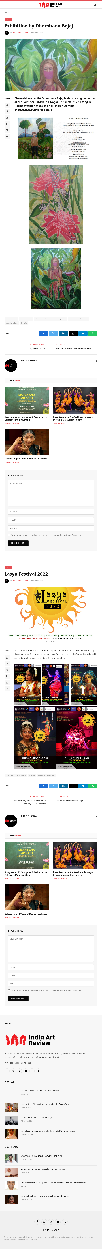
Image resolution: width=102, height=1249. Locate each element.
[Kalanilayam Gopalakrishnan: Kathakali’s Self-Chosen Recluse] (11, 1134)
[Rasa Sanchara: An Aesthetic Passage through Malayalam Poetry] (75, 400)
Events (8, 19)
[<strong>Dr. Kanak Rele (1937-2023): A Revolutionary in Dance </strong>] (11, 1199)
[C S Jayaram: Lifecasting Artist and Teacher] (11, 1093)
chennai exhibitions (42, 319)
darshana (72, 319)
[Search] (94, 5)
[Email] (7, 130)
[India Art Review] (51, 5)
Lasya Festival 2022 (37, 348)
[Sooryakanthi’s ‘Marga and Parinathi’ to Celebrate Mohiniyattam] (27, 400)
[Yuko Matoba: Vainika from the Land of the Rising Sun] (11, 1107)
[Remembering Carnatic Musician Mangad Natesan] (11, 1172)
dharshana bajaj (12, 323)
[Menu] (7, 5)
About (55, 1230)
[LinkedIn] (7, 124)
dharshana (84, 319)
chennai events (26, 319)
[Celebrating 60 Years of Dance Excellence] (27, 442)
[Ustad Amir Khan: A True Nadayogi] (11, 1120)
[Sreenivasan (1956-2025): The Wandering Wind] (11, 1158)
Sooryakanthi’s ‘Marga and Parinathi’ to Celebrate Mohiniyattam (26, 418)
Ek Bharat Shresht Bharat (16, 775)
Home (7, 12)
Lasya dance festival (46, 775)
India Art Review (20, 32)
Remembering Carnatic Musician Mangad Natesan (43, 1169)
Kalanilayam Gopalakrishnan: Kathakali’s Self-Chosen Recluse (48, 1131)
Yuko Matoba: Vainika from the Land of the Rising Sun (45, 1104)
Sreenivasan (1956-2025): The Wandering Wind (41, 1156)
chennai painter (60, 319)
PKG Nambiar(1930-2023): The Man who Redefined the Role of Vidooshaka (53, 1182)
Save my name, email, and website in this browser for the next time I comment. (46, 535)
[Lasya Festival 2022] (51, 613)
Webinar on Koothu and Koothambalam (74, 348)
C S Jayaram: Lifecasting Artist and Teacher (40, 1090)
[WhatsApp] (7, 105)
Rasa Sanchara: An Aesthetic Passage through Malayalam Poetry (73, 418)
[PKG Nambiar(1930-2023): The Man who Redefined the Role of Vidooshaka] (11, 1185)
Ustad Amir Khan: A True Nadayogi (36, 1117)
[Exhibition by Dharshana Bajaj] (51, 65)
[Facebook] (7, 111)
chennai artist (11, 319)
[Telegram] (7, 136)
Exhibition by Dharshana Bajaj (69, 800)
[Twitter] (7, 117)
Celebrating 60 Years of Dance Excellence (26, 458)
